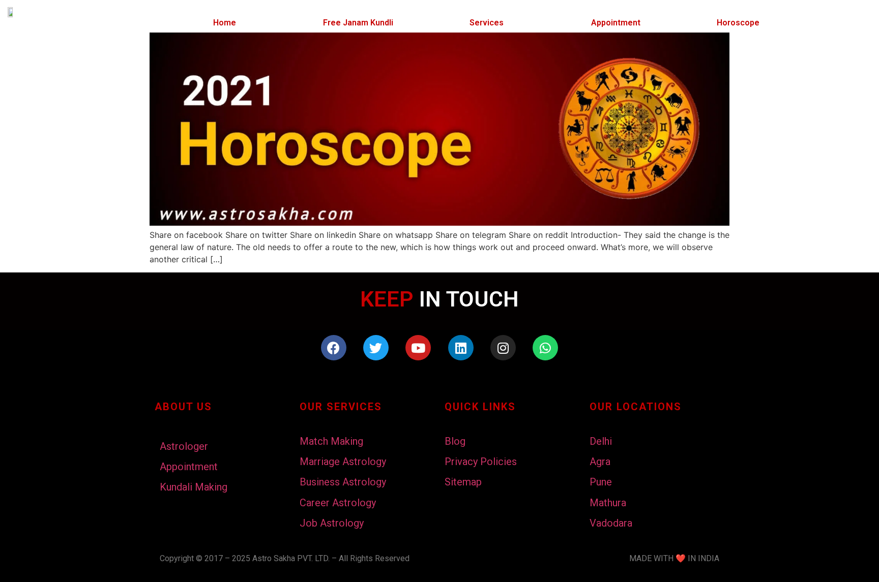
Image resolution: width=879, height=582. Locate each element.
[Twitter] (376, 347)
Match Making (331, 441)
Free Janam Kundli (358, 22)
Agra (600, 461)
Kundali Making (193, 487)
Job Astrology (332, 523)
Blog (455, 441)
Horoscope (738, 22)
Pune (601, 482)
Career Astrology (338, 503)
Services (487, 22)
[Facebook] (333, 347)
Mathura (608, 503)
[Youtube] (418, 347)
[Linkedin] (461, 347)
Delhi (601, 441)
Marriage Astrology (343, 461)
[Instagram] (503, 347)
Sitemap (463, 482)
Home (224, 22)
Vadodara (611, 523)
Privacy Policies (481, 461)
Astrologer (184, 446)
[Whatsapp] (545, 347)
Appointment (615, 22)
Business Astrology (343, 482)
